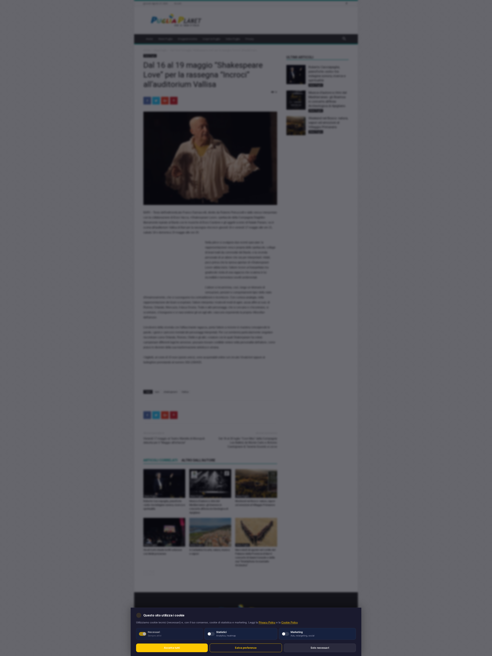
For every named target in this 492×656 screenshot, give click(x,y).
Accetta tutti (172, 647)
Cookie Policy (289, 622)
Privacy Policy (267, 622)
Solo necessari (320, 647)
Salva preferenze (246, 647)
